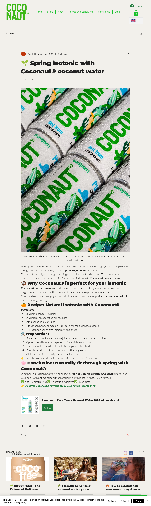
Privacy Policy (20, 502)
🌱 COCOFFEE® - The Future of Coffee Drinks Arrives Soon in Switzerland (27, 487)
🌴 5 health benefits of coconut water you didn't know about (75, 487)
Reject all (124, 501)
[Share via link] (44, 425)
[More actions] (128, 54)
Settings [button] (112, 501)
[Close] (147, 501)
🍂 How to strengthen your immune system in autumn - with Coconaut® (123, 487)
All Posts (10, 33)
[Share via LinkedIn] (36, 425)
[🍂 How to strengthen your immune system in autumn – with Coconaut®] (123, 469)
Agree (138, 501)
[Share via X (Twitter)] (29, 425)
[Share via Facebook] (22, 425)
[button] (141, 34)
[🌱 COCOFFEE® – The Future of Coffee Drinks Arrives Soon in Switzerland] (27, 469)
